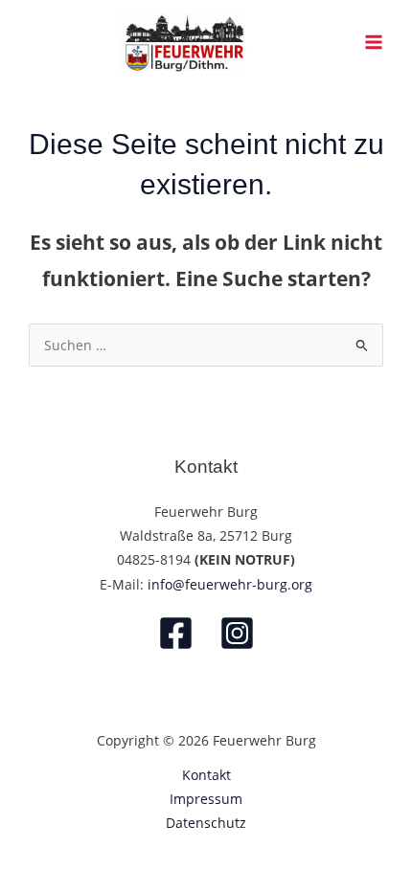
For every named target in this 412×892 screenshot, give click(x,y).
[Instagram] (237, 633)
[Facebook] (176, 633)
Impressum (206, 799)
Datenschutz (206, 823)
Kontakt (206, 775)
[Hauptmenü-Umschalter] (374, 42)
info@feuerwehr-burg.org (230, 584)
